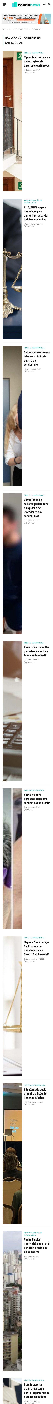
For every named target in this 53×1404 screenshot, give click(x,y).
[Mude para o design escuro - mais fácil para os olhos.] (44, 4)
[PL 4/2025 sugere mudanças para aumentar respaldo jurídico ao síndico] (12, 269)
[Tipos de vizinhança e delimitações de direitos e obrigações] (12, 121)
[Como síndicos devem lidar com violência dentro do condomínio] (12, 416)
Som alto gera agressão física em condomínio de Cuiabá (37, 799)
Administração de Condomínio (33, 201)
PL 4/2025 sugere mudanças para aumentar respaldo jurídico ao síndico (35, 213)
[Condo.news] (26, 4)
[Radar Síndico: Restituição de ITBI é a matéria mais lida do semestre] (12, 1301)
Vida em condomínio (34, 790)
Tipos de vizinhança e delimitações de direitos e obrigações (37, 61)
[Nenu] (4, 4)
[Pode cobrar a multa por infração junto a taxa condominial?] (12, 711)
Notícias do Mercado (35, 1085)
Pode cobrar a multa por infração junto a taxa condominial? (36, 651)
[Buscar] (48, 4)
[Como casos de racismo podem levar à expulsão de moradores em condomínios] (12, 563)
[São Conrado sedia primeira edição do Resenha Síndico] (12, 1153)
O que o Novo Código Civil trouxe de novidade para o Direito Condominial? (36, 948)
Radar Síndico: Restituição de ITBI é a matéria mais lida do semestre (36, 1246)
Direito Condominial (34, 53)
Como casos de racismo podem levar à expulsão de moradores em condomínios (36, 508)
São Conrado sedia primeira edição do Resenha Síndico (35, 1094)
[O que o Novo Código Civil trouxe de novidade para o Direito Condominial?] (12, 1006)
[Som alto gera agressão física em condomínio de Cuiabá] (12, 858)
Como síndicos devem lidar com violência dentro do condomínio (37, 358)
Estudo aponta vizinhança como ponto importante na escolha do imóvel (36, 1391)
